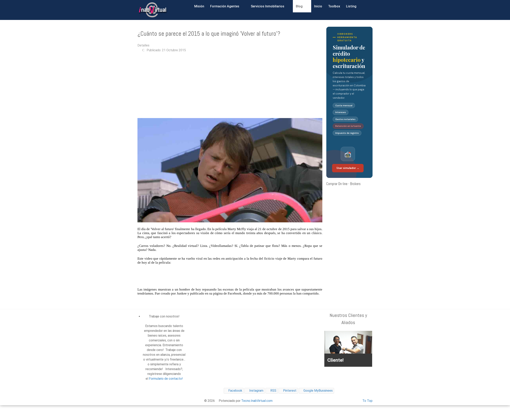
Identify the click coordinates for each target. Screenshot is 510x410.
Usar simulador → (347, 168)
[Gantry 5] (152, 10)
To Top (367, 401)
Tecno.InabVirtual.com (257, 401)
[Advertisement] (229, 85)
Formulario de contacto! (166, 378)
